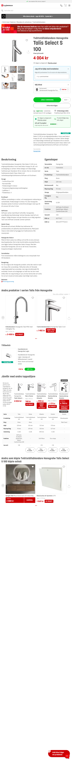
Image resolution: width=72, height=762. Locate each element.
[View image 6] (21, 77)
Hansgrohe (36, 151)
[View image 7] (5, 85)
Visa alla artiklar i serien (60, 294)
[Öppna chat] (67, 756)
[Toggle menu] (69, 5)
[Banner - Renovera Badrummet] (36, 28)
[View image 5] (13, 77)
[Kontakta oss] (61, 5)
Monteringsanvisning (8, 281)
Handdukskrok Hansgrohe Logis (23, 350)
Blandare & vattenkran (24, 22)
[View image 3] (21, 69)
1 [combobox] (65, 100)
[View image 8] (13, 85)
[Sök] (2, 10)
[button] (52, 89)
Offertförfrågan (52, 105)
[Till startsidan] (7, 5)
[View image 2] (13, 69)
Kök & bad (6, 22)
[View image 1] (5, 69)
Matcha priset (52, 63)
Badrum (13, 22)
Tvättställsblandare (39, 22)
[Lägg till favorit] (26, 40)
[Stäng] (49, 751)
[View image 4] (5, 77)
